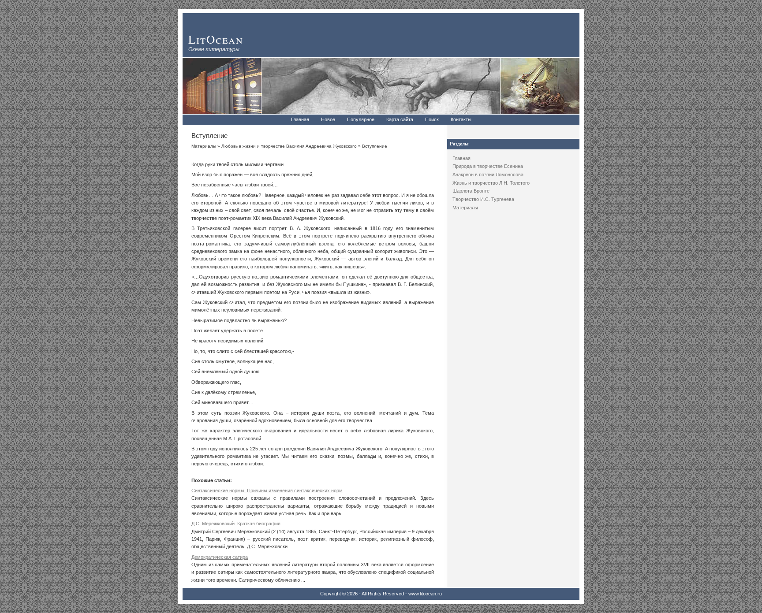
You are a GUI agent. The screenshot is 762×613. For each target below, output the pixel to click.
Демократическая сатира (219, 557)
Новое (328, 119)
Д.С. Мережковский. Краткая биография (235, 523)
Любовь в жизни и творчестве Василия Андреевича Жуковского (289, 146)
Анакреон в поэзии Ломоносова (487, 174)
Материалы (465, 207)
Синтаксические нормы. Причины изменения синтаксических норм (267, 490)
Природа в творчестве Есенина (487, 166)
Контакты (461, 119)
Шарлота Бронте (470, 190)
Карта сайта (399, 119)
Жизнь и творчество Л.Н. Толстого (491, 183)
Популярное (360, 119)
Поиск (432, 119)
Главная (300, 119)
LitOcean (215, 39)
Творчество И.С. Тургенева (483, 199)
